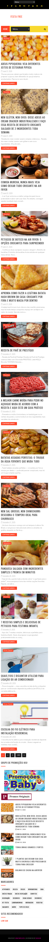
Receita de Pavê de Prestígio (17, 350)
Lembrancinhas (17, 903)
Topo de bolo (24, 907)
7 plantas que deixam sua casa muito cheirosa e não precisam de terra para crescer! (30, 861)
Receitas (7, 39)
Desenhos (16, 898)
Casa (41, 889)
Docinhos (38, 898)
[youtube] (32, 5)
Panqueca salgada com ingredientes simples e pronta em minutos (22, 570)
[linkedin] (15, 5)
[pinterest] (37, 5)
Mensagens (29, 903)
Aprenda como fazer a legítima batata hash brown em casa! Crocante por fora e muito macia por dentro (23, 296)
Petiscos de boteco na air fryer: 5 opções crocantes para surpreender (22, 241)
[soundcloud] (41, 5)
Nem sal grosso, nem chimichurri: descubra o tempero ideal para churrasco (21, 515)
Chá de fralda (7, 894)
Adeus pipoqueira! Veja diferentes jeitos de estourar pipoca (20, 65)
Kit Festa (5, 903)
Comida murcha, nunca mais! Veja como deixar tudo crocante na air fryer (21, 185)
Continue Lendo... (9, 83)
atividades (6, 889)
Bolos (23, 889)
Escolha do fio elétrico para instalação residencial (18, 731)
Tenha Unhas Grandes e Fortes (29, 847)
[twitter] (11, 5)
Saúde (14, 907)
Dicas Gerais (8, 651)
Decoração (6, 898)
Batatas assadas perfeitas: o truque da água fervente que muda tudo (22, 459)
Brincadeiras (32, 889)
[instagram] (19, 5)
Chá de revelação (21, 894)
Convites (34, 894)
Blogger (38, 938)
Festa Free (16, 16)
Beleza (15, 889)
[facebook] (7, 5)
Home (5, 29)
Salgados (7, 543)
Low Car (4, 920)
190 (18, 755)
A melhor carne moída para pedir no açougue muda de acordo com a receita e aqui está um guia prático (22, 404)
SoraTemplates (20, 938)
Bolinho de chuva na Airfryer (28, 870)
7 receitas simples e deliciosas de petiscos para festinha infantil (21, 624)
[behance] (24, 5)
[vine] (28, 5)
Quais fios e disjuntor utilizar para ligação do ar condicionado (22, 677)
